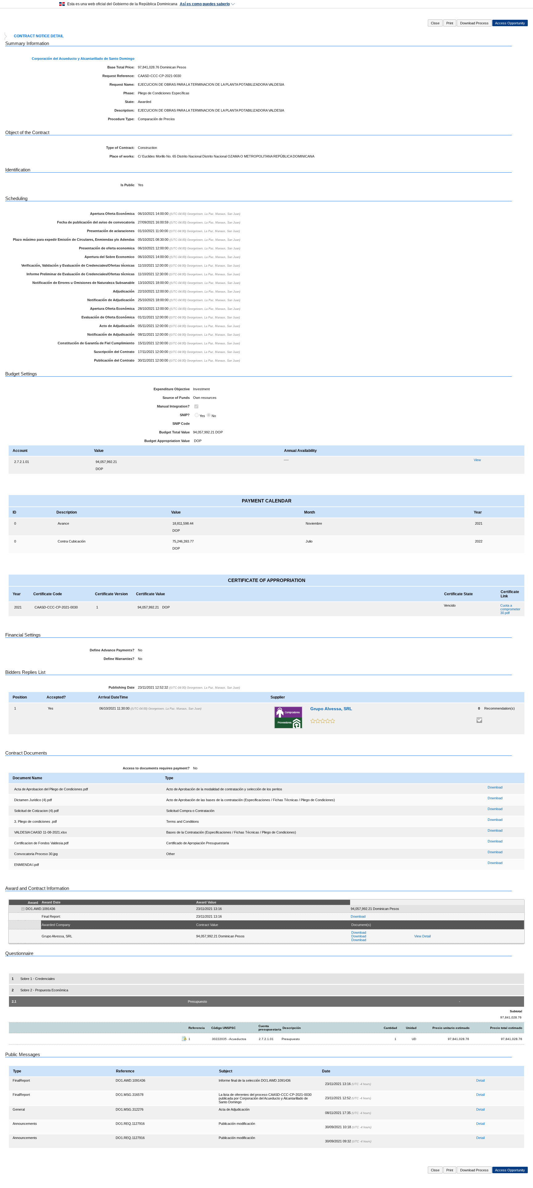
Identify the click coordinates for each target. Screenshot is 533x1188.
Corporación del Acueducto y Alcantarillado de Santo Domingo (83, 58)
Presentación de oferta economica (106, 248)
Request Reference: (118, 76)
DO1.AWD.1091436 (130, 1080)
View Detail (422, 936)
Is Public (127, 185)
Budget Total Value (174, 432)
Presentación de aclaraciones (110, 231)
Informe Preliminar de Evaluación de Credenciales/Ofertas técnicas (80, 274)
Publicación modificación (237, 1123)
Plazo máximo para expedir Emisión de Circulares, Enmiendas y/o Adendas (73, 239)
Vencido (450, 605)
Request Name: (121, 84)
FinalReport (21, 1080)
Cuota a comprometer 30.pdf (510, 609)
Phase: (128, 93)
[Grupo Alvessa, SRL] (288, 717)
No (214, 416)
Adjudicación (123, 291)
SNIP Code (181, 423)
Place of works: (121, 156)
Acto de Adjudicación (116, 326)
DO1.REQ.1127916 (130, 1123)
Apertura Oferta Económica (112, 213)
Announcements (25, 1123)
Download (495, 787)
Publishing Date (121, 687)
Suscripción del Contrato (114, 352)
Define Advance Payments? (112, 650)
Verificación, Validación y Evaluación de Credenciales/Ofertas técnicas (77, 265)
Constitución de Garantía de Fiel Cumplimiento (96, 343)
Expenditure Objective (172, 389)
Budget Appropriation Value (167, 441)
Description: (124, 110)
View (477, 460)
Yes (202, 416)
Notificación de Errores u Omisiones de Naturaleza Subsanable (83, 283)
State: (129, 102)
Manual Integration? (173, 406)
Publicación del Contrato (114, 360)
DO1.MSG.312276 (129, 1109)
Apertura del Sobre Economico (109, 257)
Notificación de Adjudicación (110, 300)
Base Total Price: (120, 67)
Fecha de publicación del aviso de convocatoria (95, 222)
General (19, 1109)
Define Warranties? (119, 659)
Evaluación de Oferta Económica (107, 317)
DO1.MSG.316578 (129, 1094)
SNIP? (185, 415)
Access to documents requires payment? (156, 768)
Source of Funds (176, 397)
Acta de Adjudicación (234, 1109)
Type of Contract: (120, 148)
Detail (480, 1080)
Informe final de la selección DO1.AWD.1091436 (255, 1080)
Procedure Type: (121, 119)
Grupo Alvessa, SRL (331, 708)
